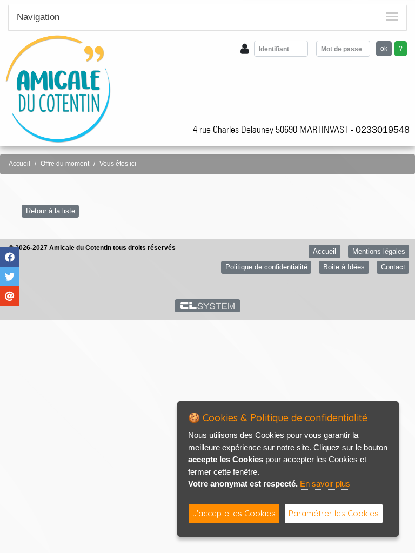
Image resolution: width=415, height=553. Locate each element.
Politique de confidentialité (266, 267)
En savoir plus (325, 483)
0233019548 (383, 129)
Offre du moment (65, 163)
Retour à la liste (50, 211)
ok (383, 48)
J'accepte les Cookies (234, 513)
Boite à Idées (344, 267)
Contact (393, 267)
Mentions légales (378, 251)
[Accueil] (58, 88)
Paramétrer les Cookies (334, 513)
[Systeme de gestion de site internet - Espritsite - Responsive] (208, 305)
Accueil (19, 163)
